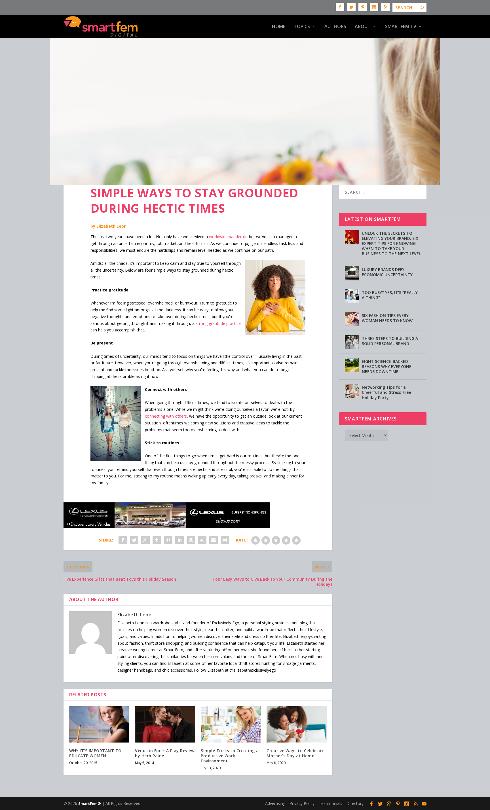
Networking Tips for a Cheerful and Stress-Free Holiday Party (386, 392)
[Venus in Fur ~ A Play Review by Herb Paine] (165, 724)
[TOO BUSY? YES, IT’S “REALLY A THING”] (352, 296)
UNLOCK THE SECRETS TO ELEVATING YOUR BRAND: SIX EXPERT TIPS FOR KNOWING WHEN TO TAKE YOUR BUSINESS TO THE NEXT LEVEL (391, 243)
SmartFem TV (400, 26)
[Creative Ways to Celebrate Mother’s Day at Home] (297, 724)
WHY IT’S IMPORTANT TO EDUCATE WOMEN (95, 753)
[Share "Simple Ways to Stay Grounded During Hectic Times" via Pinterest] (168, 540)
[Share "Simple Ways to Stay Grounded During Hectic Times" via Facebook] (122, 540)
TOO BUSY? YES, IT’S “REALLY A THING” (390, 295)
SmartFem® (89, 803)
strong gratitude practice (218, 323)
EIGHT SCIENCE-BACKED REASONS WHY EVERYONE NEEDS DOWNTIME (386, 366)
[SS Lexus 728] (167, 526)
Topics (302, 26)
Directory (355, 803)
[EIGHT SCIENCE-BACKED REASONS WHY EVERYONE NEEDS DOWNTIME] (352, 365)
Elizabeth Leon (111, 226)
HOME (278, 26)
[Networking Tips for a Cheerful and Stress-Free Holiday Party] (352, 391)
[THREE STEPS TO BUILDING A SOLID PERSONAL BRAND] (352, 342)
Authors (335, 26)
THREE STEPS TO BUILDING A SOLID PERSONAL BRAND (390, 341)
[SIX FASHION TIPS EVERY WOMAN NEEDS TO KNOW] (352, 319)
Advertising (275, 803)
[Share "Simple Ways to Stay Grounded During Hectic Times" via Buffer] (191, 540)
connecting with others (166, 416)
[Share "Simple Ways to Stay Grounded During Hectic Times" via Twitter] (134, 540)
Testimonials (330, 803)
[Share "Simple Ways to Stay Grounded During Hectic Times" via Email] (213, 540)
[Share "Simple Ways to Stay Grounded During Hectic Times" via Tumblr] (156, 540)
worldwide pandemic (228, 236)
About (363, 26)
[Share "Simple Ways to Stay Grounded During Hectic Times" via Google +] (145, 540)
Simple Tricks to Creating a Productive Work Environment (230, 756)
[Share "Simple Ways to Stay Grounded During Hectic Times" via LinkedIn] (179, 540)
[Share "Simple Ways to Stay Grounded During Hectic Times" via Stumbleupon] (202, 540)
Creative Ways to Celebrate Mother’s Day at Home (295, 753)
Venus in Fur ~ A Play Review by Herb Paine (164, 753)
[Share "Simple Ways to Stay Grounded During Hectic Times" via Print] (225, 540)
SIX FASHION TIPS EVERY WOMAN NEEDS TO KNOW (387, 318)
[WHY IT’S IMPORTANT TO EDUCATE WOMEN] (99, 724)
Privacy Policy (302, 803)
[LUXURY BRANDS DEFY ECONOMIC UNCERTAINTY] (352, 273)
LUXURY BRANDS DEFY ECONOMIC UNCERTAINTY (387, 272)
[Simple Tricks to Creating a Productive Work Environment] (231, 724)
